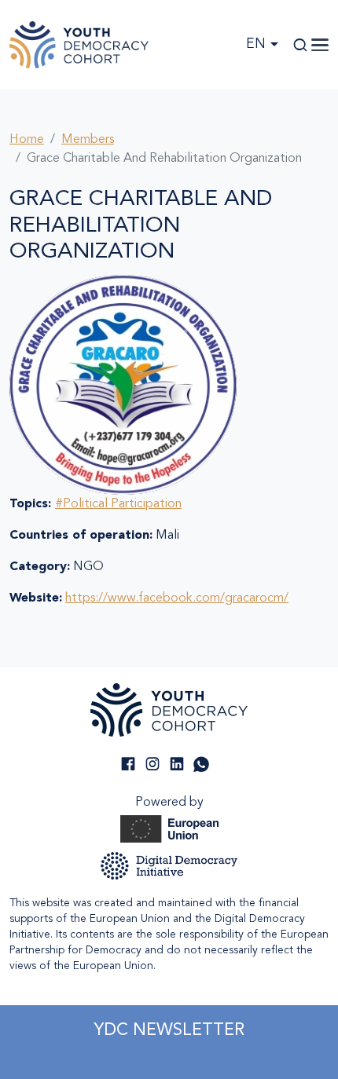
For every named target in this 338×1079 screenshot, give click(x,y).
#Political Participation (118, 504)
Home (26, 140)
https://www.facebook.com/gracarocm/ (176, 598)
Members (87, 140)
